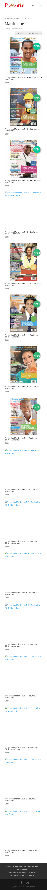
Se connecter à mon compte (22, 875)
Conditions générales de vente (22, 872)
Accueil (7, 18)
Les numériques (17, 18)
